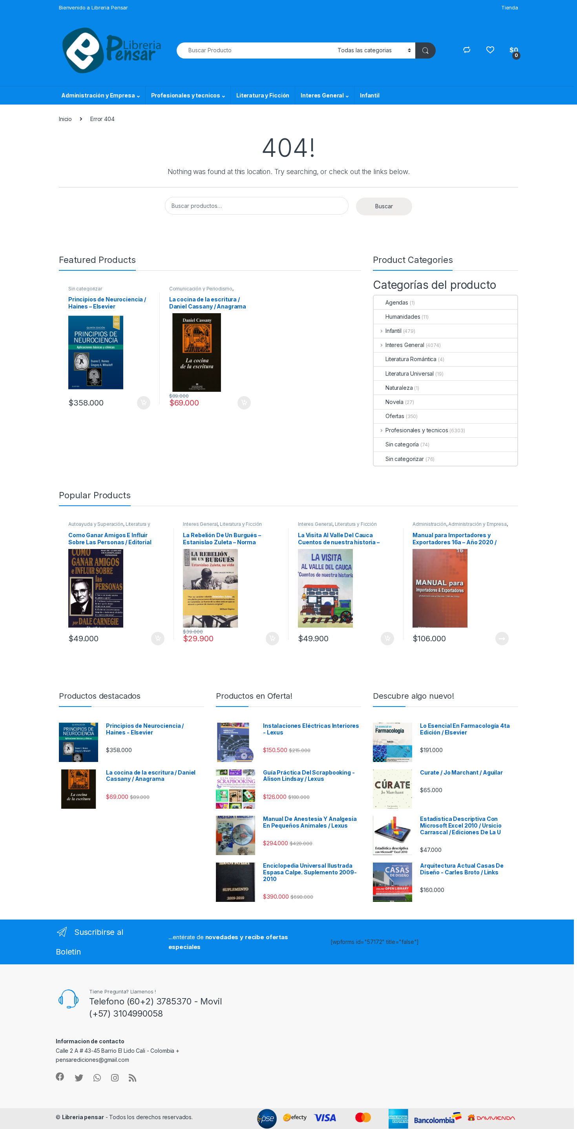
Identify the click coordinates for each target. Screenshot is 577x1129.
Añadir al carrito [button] (142, 402)
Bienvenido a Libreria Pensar (93, 7)
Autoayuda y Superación (95, 524)
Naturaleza (399, 387)
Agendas (396, 302)
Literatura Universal (409, 373)
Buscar (384, 206)
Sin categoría (402, 444)
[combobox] (255, 50)
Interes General (322, 95)
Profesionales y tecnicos (186, 95)
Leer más (502, 638)
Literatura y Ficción (262, 95)
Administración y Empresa (98, 95)
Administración (429, 524)
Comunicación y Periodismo (201, 289)
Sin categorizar (85, 289)
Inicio (65, 119)
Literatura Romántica (410, 359)
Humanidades (402, 316)
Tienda (509, 7)
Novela (394, 401)
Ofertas (394, 416)
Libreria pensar (83, 1117)
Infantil (370, 95)
